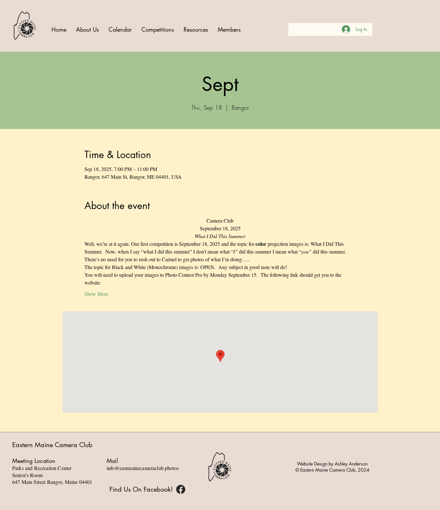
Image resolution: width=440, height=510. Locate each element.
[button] (158, 29)
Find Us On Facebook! (141, 489)
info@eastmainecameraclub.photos (143, 468)
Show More (96, 293)
